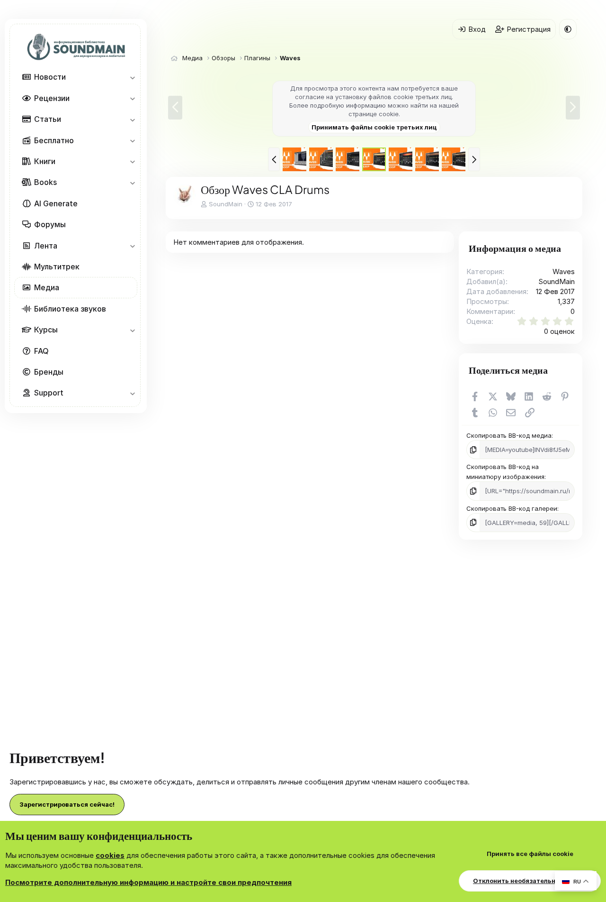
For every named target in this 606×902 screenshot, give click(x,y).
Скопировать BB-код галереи (511, 508)
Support (48, 392)
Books (45, 182)
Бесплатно (54, 140)
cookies (110, 855)
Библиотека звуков (70, 308)
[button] (132, 77)
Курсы (46, 329)
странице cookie (373, 114)
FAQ (41, 351)
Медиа (46, 287)
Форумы (50, 224)
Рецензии (52, 98)
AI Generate (56, 203)
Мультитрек (57, 266)
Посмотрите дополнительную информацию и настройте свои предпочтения (148, 882)
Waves (564, 271)
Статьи (47, 119)
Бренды (48, 372)
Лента (45, 245)
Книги (44, 161)
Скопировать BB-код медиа (509, 435)
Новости (50, 77)
